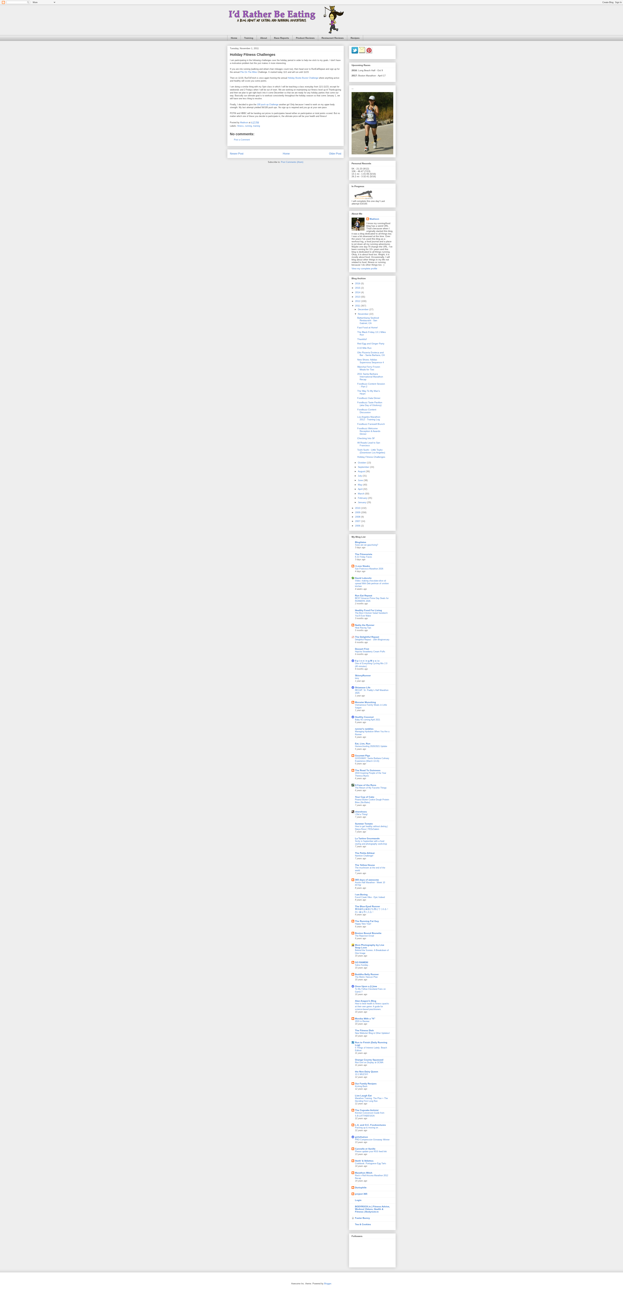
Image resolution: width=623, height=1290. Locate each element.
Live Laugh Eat (363, 1095)
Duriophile (360, 1187)
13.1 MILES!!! (361, 1074)
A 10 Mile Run (364, 348)
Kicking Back (361, 1086)
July (360, 475)
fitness (240, 126)
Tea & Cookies (363, 1224)
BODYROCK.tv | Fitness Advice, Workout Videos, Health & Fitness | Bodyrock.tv (372, 1209)
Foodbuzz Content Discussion (366, 411)
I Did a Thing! (361, 814)
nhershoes (361, 811)
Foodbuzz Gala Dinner (368, 398)
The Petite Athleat (365, 853)
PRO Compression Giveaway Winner (372, 1139)
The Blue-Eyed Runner (367, 906)
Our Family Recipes (366, 1083)
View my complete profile (364, 268)
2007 (358, 521)
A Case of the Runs (365, 785)
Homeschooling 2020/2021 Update (371, 746)
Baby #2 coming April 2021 (367, 719)
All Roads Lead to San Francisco (368, 444)
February (363, 498)
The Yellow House (365, 865)
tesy (357, 678)
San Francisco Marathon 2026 (369, 568)
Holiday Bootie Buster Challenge (303, 78)
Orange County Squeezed (369, 1059)
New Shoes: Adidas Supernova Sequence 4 (370, 361)
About (263, 38)
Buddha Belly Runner (367, 974)
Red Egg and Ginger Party (370, 343)
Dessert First (362, 649)
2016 (358, 283)
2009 (358, 512)
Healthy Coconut (364, 717)
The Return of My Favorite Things (371, 788)
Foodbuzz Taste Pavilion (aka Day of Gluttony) (369, 403)
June (361, 480)
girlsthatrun (361, 1137)
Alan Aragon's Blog (365, 1001)
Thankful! (362, 339)
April (360, 489)
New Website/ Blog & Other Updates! (372, 1033)
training (256, 126)
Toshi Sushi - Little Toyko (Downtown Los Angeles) (371, 451)
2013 (358, 296)
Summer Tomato (364, 823)
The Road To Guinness (367, 770)
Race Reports (281, 38)
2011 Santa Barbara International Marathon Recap (370, 377)
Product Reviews (305, 38)
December (363, 309)
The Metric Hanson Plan (366, 977)
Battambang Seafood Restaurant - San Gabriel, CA (368, 321)
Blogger (327, 1283)
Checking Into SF (366, 438)
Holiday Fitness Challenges (371, 457)
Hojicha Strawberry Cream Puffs (370, 651)
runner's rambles (364, 729)
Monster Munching (365, 702)
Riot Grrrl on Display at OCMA (369, 1062)
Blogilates (360, 542)
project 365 (361, 1194)
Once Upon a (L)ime (366, 986)
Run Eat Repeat (363, 595)
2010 (358, 508)
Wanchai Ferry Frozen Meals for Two (368, 368)
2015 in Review (362, 1021)
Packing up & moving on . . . (368, 1127)
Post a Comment (242, 139)
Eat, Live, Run (362, 743)
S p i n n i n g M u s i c (367, 660)
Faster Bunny (362, 1218)
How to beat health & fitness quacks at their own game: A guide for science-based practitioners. (372, 1006)
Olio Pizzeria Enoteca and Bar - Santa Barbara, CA (371, 354)
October (362, 462)
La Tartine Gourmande (367, 838)
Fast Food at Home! (367, 327)
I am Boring (361, 894)
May (360, 484)
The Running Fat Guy (367, 921)
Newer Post (236, 153)
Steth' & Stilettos (364, 1160)
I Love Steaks (362, 566)
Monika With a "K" (365, 1018)
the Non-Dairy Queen (366, 1071)
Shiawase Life (362, 687)
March (361, 493)
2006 (358, 525)
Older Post (335, 153)
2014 (358, 292)
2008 (358, 516)
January (362, 502)
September (364, 467)
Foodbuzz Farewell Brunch (371, 424)
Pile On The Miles (248, 72)
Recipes (355, 38)
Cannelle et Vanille (365, 1148)
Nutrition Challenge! (364, 855)
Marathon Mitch (363, 1172)
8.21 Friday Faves (363, 557)
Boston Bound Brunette (368, 933)
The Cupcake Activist (367, 1110)
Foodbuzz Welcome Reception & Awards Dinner (368, 431)
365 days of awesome (367, 879)
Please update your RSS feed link (371, 1151)
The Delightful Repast (367, 637)
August (362, 471)
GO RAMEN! (361, 962)
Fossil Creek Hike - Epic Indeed (370, 897)
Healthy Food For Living (368, 610)
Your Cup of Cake (364, 797)
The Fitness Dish (364, 1030)
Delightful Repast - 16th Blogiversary (372, 639)
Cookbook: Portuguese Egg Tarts (370, 1163)
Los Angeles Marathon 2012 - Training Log (368, 418)
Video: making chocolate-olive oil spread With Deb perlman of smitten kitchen (372, 583)
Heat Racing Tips (363, 628)
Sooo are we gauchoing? (366, 545)
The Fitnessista (363, 554)
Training (248, 38)
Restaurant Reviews (333, 38)
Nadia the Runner (364, 625)
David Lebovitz (363, 578)
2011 (358, 305)
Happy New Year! (363, 924)
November (363, 314)
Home (234, 38)
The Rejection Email (364, 936)
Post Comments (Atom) (292, 162)
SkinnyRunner (363, 675)
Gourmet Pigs (362, 755)
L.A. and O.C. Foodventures (370, 1125)
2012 (358, 301)
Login (358, 1200)
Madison (374, 219)
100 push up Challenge (267, 104)
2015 (358, 288)
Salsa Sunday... (362, 965)
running (248, 126)
